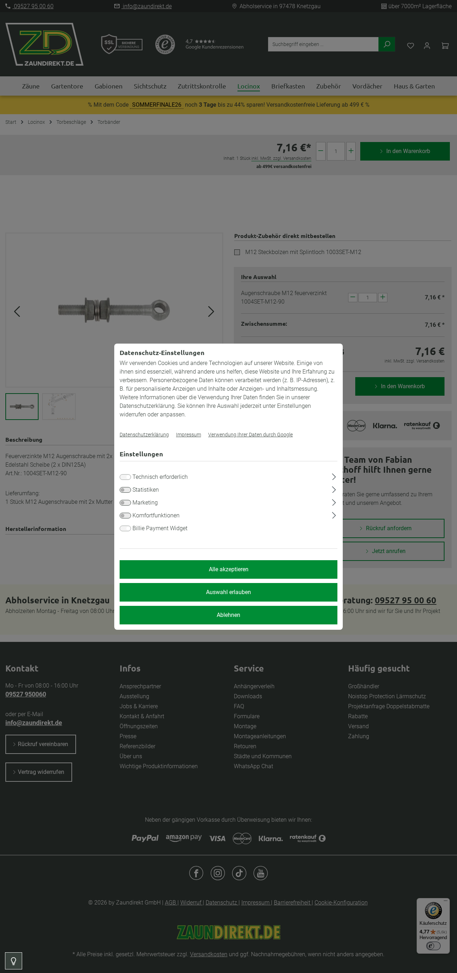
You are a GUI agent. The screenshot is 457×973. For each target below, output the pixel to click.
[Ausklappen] (334, 475)
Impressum (188, 434)
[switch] (125, 490)
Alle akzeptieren (228, 569)
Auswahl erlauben (228, 592)
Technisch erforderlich (160, 476)
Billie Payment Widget (159, 528)
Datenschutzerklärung (144, 434)
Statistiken (145, 489)
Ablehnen (228, 615)
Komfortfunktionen (156, 515)
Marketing (145, 502)
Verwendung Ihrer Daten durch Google (250, 434)
